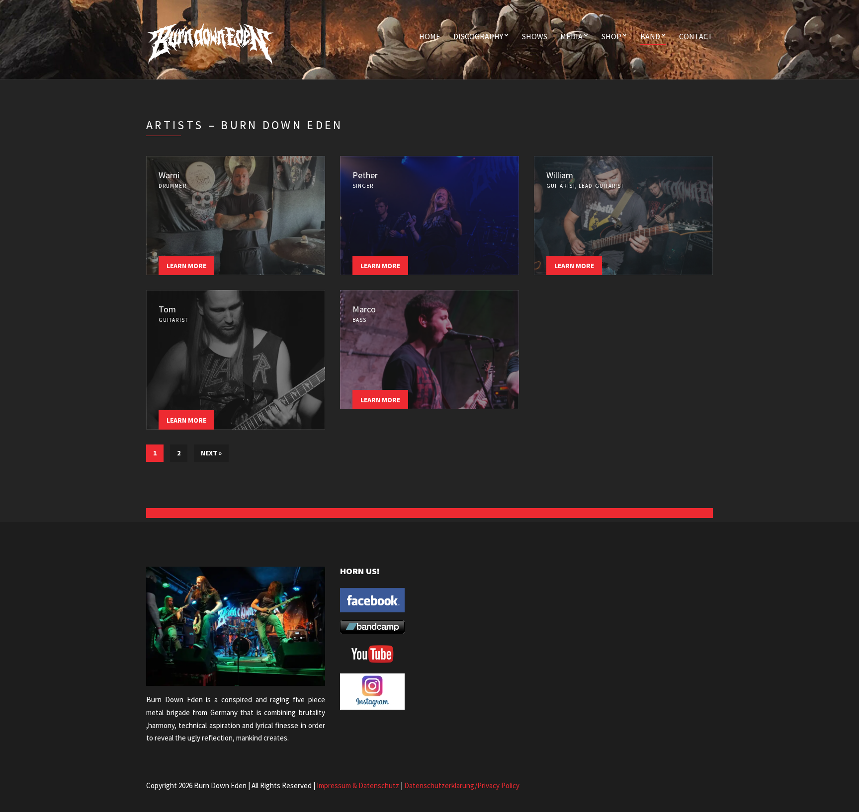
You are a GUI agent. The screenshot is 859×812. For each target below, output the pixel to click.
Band (650, 36)
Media (571, 36)
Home (429, 36)
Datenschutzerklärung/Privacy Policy (461, 785)
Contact (696, 36)
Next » (211, 452)
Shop (611, 36)
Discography (478, 36)
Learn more (186, 265)
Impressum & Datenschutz (358, 785)
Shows (534, 36)
